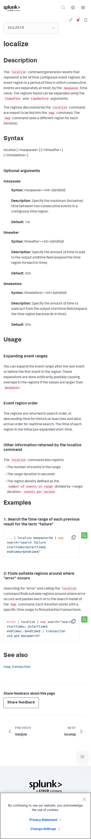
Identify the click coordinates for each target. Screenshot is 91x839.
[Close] (84, 799)
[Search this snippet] (84, 535)
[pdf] (86, 20)
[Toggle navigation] (82, 756)
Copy (77, 538)
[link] (71, 20)
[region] (45, 816)
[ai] (78, 20)
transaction (21, 667)
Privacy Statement (43, 820)
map (7, 667)
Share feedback (21, 703)
